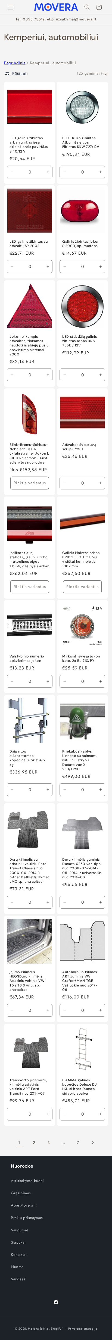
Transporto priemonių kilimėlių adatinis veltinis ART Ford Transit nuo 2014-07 (29, 1087)
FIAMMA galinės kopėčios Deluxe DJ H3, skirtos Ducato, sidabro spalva (79, 1087)
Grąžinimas (21, 1193)
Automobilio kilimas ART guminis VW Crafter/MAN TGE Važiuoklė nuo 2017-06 (80, 981)
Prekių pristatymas (27, 1217)
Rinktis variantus (30, 483)
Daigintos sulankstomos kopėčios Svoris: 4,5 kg (27, 758)
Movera (33, 1328)
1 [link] (19, 1143)
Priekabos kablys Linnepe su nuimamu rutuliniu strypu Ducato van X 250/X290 (79, 760)
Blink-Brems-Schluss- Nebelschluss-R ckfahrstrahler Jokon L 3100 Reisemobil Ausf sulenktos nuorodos (29, 454)
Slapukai (18, 1242)
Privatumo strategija (82, 1328)
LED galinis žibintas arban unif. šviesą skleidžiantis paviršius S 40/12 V (29, 145)
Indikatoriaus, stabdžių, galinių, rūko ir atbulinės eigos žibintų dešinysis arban (29, 559)
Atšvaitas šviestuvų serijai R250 (79, 447)
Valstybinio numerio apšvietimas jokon (27, 658)
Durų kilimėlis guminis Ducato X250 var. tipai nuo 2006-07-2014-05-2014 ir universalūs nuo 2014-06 (82, 868)
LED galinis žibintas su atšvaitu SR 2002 (29, 243)
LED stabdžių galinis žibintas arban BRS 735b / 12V (79, 341)
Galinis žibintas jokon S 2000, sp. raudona (80, 243)
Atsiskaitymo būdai (27, 1180)
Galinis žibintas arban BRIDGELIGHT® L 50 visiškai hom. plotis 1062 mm (81, 559)
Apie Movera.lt (23, 1205)
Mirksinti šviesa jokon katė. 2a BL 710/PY (81, 658)
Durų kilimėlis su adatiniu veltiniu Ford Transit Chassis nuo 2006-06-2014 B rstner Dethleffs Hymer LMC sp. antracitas (29, 870)
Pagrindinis (15, 63)
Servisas (18, 1279)
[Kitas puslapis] (93, 1143)
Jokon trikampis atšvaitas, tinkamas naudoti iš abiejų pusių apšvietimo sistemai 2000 (29, 345)
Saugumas (20, 1230)
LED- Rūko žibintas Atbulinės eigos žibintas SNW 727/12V (80, 142)
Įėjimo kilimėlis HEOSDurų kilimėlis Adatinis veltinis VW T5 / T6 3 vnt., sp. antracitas (27, 981)
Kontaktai (19, 1254)
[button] (11, 7)
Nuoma (17, 1266)
